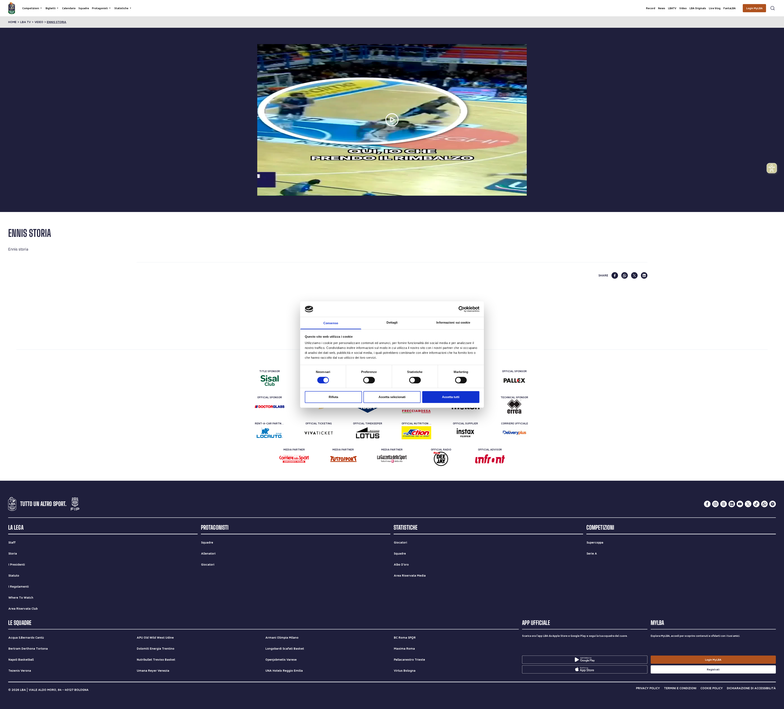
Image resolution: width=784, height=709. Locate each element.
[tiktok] (756, 504)
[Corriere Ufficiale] (514, 433)
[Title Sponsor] (269, 380)
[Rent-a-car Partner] (269, 433)
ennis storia (56, 22)
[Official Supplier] (465, 433)
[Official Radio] (441, 459)
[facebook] (614, 275)
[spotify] (772, 504)
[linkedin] (644, 275)
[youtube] (740, 504)
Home (12, 22)
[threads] (723, 504)
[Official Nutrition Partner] (416, 433)
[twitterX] (748, 504)
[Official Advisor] (490, 459)
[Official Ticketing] (318, 433)
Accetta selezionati (392, 397)
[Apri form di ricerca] (772, 8)
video (39, 22)
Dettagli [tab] (392, 322)
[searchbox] (392, 5)
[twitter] (634, 275)
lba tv (25, 22)
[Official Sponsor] (514, 380)
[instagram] (715, 504)
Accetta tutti (450, 397)
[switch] (369, 380)
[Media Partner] (294, 459)
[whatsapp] (624, 275)
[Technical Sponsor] (514, 406)
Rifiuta (333, 397)
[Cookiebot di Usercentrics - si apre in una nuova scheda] (461, 309)
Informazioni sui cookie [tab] (453, 322)
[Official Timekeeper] (367, 433)
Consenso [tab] (330, 323)
